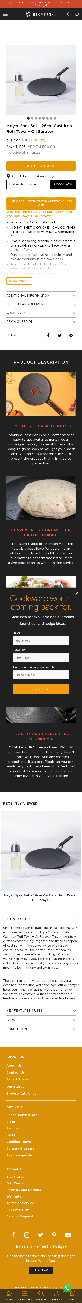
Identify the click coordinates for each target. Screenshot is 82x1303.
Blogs (11, 1121)
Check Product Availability (33, 176)
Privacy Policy (17, 1209)
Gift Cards (14, 1183)
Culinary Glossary (20, 1148)
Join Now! (41, 1270)
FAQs (10, 1135)
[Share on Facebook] (49, 336)
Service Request (19, 1216)
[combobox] (69, 14)
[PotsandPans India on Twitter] (40, 1235)
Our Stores (15, 1086)
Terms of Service (20, 1203)
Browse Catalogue (21, 1093)
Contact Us (15, 1072)
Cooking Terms (18, 1141)
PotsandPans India (36, 1287)
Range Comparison (21, 1115)
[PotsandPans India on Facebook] (13, 1235)
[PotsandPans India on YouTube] (68, 1235)
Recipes (12, 1128)
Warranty (13, 1196)
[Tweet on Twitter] (60, 336)
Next (77, 82)
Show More (17, 281)
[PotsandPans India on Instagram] (26, 1235)
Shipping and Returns (23, 1190)
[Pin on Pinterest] (71, 336)
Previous (5, 82)
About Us (14, 1065)
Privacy (53, 1287)
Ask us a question (20, 1155)
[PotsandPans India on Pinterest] (54, 1235)
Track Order (16, 1176)
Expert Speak (17, 1079)
